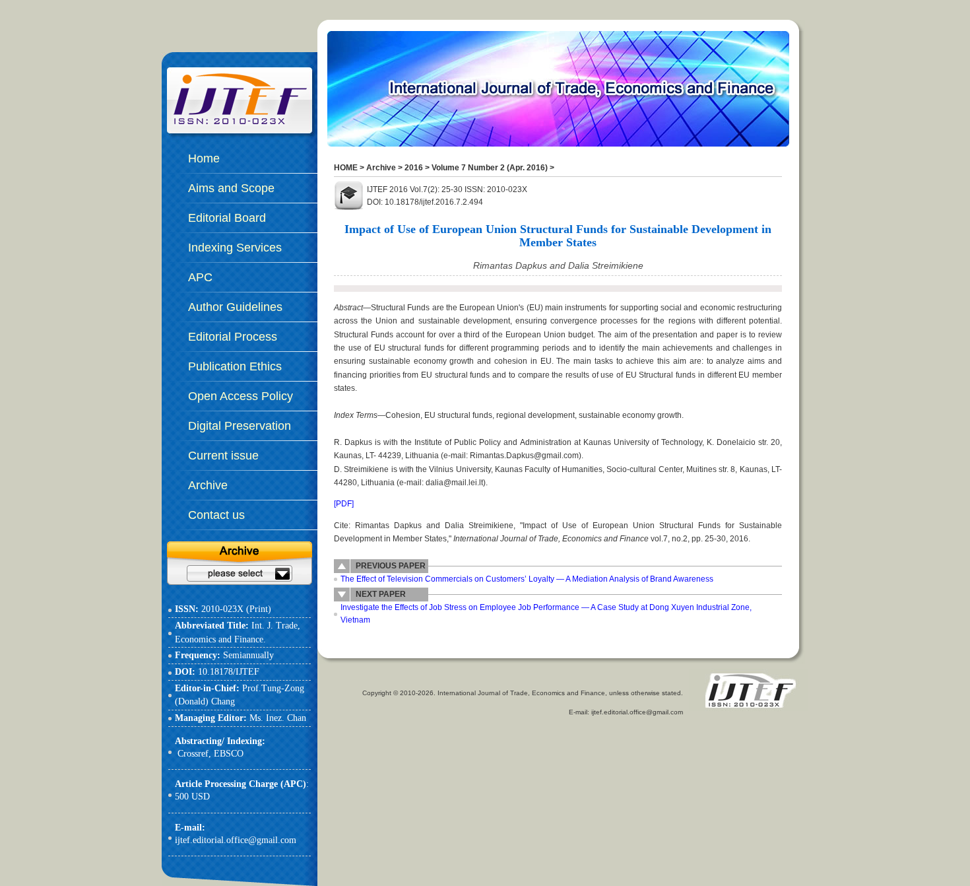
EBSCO (228, 754)
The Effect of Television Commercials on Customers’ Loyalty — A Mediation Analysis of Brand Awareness (526, 579)
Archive (381, 167)
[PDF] (344, 503)
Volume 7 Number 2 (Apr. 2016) (490, 167)
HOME (346, 167)
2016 (413, 167)
